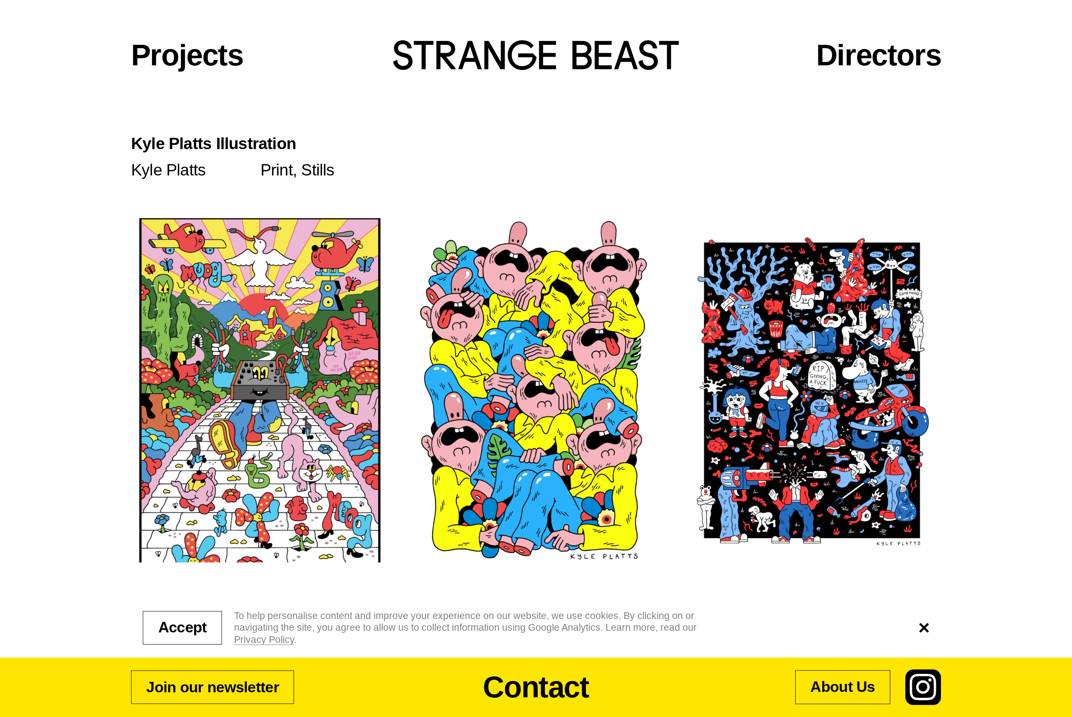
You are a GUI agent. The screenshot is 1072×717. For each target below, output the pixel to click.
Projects (187, 55)
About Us (842, 687)
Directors (878, 55)
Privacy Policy (264, 639)
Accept (182, 627)
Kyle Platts (168, 170)
